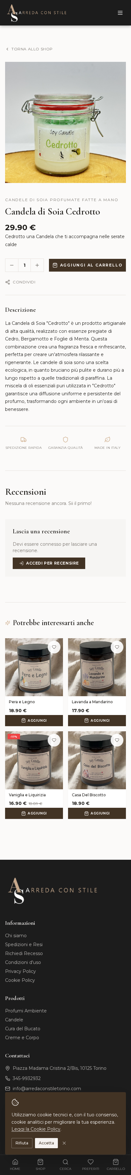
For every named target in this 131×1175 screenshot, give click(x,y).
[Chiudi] (64, 1143)
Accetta (46, 1143)
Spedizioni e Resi (24, 944)
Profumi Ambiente (26, 1011)
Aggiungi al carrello (91, 265)
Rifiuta (22, 1143)
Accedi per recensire (52, 563)
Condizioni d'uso (23, 962)
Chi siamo (16, 935)
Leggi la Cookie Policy (35, 1129)
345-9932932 (27, 1078)
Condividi (24, 282)
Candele (14, 1020)
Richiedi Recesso (24, 953)
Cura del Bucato (22, 1029)
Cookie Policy (20, 980)
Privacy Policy (20, 971)
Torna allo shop (32, 49)
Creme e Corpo (22, 1037)
